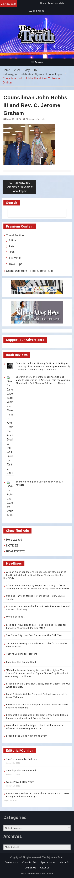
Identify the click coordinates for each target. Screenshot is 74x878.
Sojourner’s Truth (35, 119)
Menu (39, 62)
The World (15, 258)
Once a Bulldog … (16, 617)
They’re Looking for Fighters (21, 654)
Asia (11, 246)
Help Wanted (14, 539)
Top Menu (39, 10)
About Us (44, 867)
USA (12, 252)
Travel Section (15, 235)
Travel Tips (15, 264)
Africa (12, 240)
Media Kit (64, 862)
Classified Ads (29, 862)
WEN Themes (46, 873)
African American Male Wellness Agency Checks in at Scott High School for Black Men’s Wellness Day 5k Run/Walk (34, 575)
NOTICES (12, 545)
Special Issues (48, 862)
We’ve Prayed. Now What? (20, 782)
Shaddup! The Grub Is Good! (21, 662)
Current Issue (11, 862)
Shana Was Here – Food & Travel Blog (30, 270)
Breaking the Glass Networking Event (26, 736)
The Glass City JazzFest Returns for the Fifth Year (34, 635)
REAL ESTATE (15, 551)
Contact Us (30, 867)
